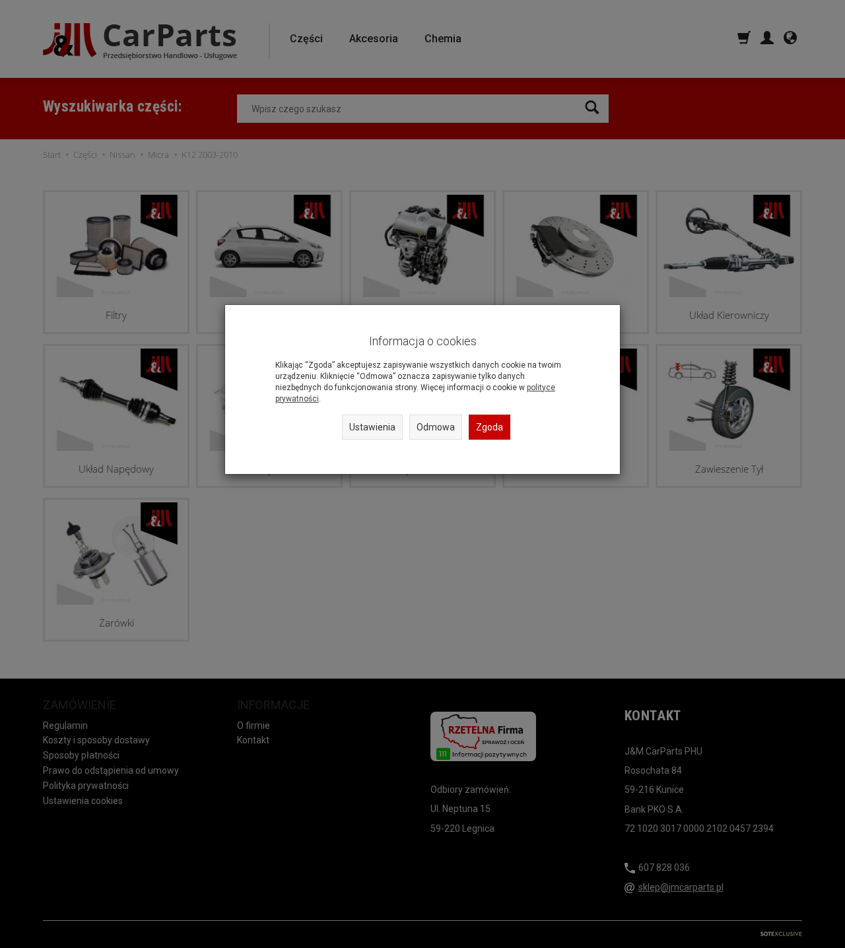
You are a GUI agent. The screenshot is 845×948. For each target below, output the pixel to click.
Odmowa (436, 427)
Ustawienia (372, 427)
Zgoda (489, 427)
